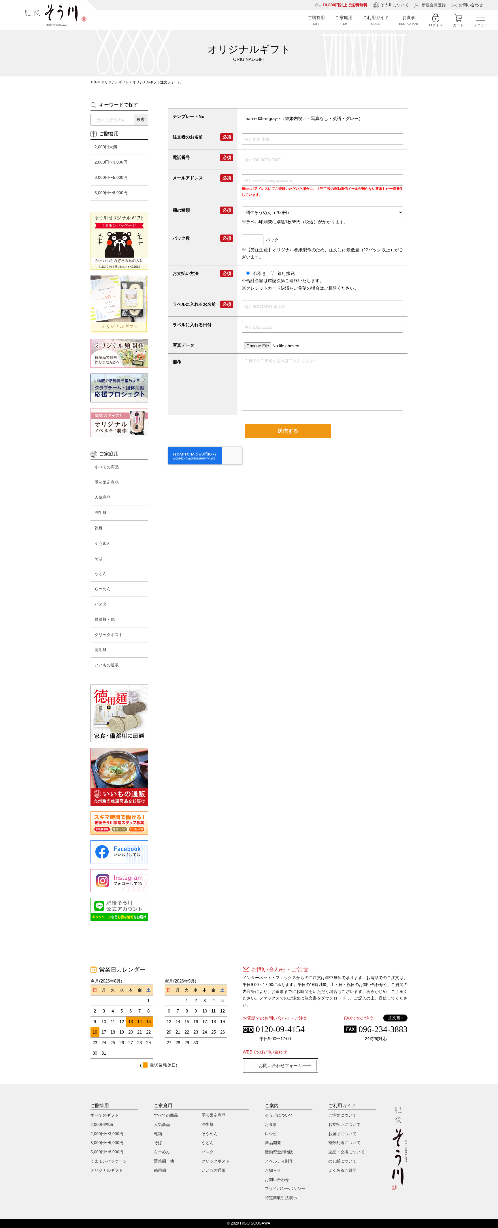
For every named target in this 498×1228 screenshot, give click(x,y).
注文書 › (395, 1017)
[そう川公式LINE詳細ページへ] (119, 909)
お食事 (271, 1124)
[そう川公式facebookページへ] (119, 851)
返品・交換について (346, 1152)
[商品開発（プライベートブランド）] (119, 353)
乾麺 (99, 528)
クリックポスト (109, 634)
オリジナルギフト (115, 82)
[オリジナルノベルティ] (119, 422)
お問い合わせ (471, 5)
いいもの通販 (107, 665)
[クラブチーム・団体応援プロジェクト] (119, 388)
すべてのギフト (104, 1115)
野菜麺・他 (105, 619)
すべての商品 (107, 467)
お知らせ (273, 1170)
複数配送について (344, 1142)
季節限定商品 (107, 482)
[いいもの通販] (119, 777)
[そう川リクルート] (119, 823)
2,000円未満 (106, 147)
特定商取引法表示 (281, 1197)
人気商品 (103, 497)
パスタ (101, 604)
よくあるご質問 (342, 1170)
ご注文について (342, 1115)
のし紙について (342, 1161)
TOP (93, 82)
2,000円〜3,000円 (111, 162)
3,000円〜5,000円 (111, 177)
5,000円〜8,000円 (111, 192)
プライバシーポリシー (285, 1188)
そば (99, 558)
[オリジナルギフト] (119, 304)
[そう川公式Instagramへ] (119, 880)
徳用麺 (101, 649)
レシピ (271, 1133)
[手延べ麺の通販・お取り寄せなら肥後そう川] (55, 15)
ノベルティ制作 (279, 1161)
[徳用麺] (119, 713)
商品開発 (273, 1142)
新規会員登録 (434, 5)
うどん (101, 573)
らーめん (103, 588)
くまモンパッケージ (108, 1161)
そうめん (103, 543)
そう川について (394, 5)
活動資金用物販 (279, 1152)
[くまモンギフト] (119, 241)
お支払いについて (344, 1124)
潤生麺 (101, 512)
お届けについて (342, 1133)
